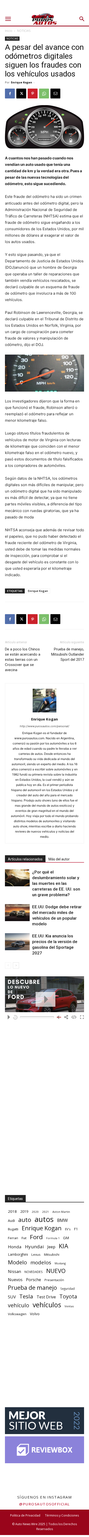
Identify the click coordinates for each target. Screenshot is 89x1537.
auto (24, 1219)
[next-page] (16, 965)
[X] (21, 93)
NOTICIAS (23, 31)
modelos (40, 1262)
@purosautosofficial (44, 1503)
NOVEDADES (33, 1272)
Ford (36, 1236)
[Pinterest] (33, 93)
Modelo (17, 1262)
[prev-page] (8, 965)
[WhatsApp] (44, 93)
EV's (67, 1229)
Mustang (60, 1263)
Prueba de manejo (32, 1287)
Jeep (51, 1246)
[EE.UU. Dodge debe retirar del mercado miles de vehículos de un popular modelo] (17, 912)
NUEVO (56, 1270)
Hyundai (34, 1246)
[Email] (55, 93)
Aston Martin (61, 1212)
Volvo (35, 1313)
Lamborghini (18, 1254)
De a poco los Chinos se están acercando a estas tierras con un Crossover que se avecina (22, 659)
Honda (15, 1246)
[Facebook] (10, 93)
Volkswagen (17, 1314)
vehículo (18, 1305)
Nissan (14, 1271)
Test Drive (46, 1297)
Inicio (8, 31)
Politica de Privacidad (25, 1515)
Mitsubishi (51, 1254)
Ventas (69, 1306)
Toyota (68, 1296)
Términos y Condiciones (62, 1515)
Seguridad (67, 1288)
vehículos (47, 1304)
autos (44, 1219)
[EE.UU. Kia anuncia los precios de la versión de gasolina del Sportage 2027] (17, 941)
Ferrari (13, 1238)
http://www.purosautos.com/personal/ (44, 726)
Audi (11, 1220)
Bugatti (13, 1229)
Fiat (24, 1238)
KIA (63, 1246)
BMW (62, 1220)
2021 (45, 1212)
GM (66, 1237)
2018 (12, 1211)
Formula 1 (53, 1238)
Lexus (36, 1254)
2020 (35, 1212)
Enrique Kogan (21, 82)
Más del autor (59, 859)
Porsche (33, 1279)
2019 (24, 1211)
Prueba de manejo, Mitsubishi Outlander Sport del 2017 (67, 654)
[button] (8, 19)
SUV (12, 1296)
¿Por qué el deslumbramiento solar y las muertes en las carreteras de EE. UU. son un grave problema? (56, 883)
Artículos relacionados (25, 859)
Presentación (54, 1280)
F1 (76, 1229)
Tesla (26, 1296)
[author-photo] (44, 712)
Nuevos (15, 1279)
